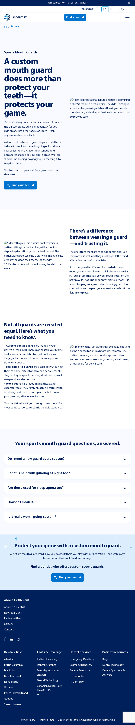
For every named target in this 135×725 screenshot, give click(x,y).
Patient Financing (47, 659)
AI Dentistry (77, 682)
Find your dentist (23, 185)
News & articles (13, 612)
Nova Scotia (11, 682)
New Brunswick (12, 676)
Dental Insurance (46, 665)
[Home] (5, 26)
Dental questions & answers (48, 672)
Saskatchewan (12, 704)
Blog (105, 659)
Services (15, 26)
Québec (8, 698)
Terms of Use (47, 720)
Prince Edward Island (16, 693)
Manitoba (9, 670)
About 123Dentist (14, 607)
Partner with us (13, 618)
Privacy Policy (27, 720)
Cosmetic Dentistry (81, 665)
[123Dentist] (15, 17)
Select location (56, 3)
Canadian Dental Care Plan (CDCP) (49, 688)
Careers (8, 624)
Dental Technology (48, 680)
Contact (9, 629)
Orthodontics (77, 676)
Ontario (8, 687)
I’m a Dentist (87, 9)
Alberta (8, 659)
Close (129, 3)
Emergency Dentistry (82, 659)
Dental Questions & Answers (113, 672)
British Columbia (13, 665)
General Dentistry (80, 670)
